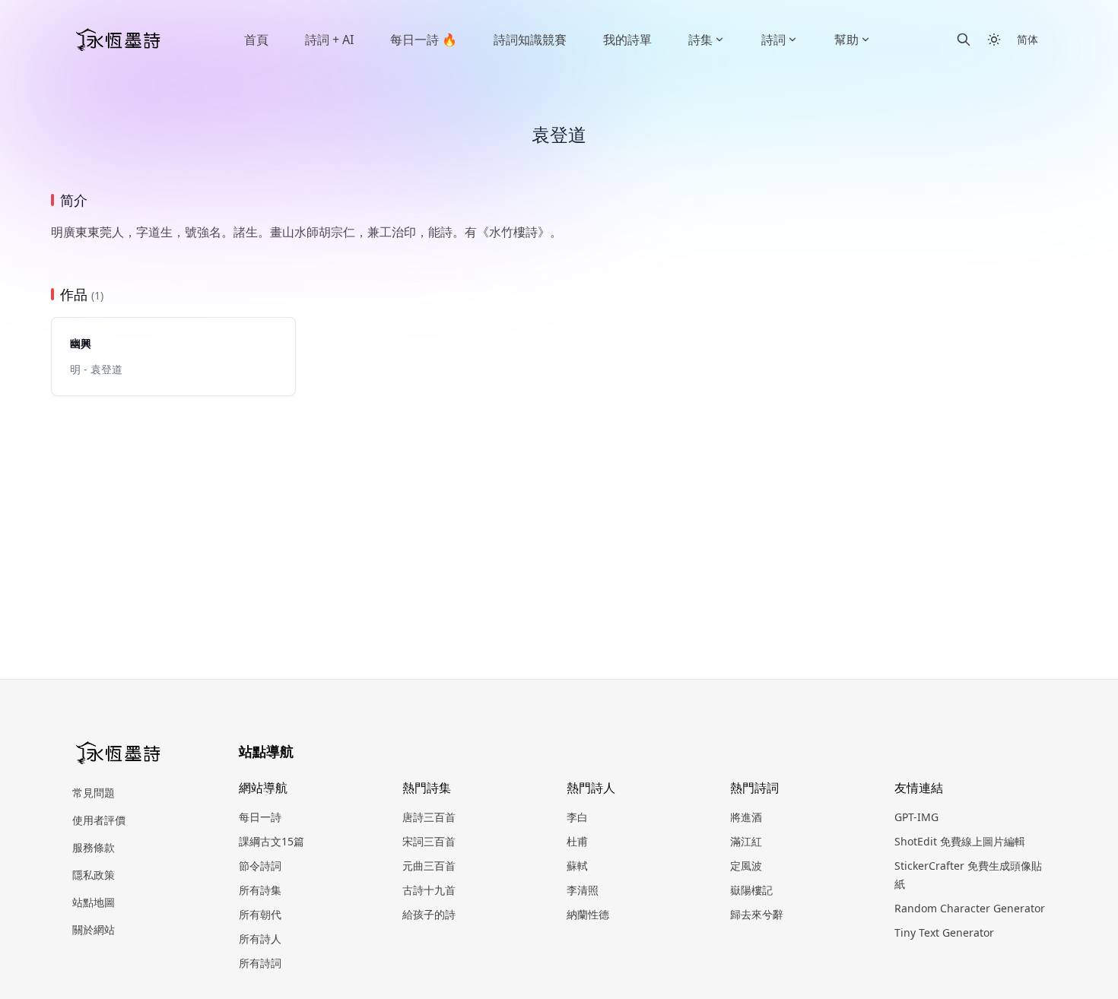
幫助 (846, 39)
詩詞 (773, 39)
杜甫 (577, 841)
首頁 (256, 39)
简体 (1027, 39)
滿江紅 (746, 841)
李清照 (583, 890)
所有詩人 (260, 938)
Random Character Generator (969, 908)
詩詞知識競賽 (530, 39)
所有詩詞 (260, 963)
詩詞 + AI (329, 39)
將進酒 (746, 817)
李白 (577, 817)
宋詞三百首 (429, 841)
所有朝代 (260, 914)
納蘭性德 (588, 914)
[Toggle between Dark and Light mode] (994, 39)
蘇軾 (577, 865)
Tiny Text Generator (944, 932)
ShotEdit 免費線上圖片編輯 (959, 841)
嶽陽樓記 (751, 890)
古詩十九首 (429, 890)
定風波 (746, 865)
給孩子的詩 (429, 914)
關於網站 (93, 929)
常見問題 (93, 792)
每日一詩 (260, 817)
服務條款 (93, 847)
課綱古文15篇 (271, 841)
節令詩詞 (260, 865)
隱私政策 (93, 874)
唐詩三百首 (429, 817)
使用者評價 (98, 820)
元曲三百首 (429, 865)
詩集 (700, 39)
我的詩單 (627, 39)
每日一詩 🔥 (423, 39)
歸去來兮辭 (756, 914)
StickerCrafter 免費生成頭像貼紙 (968, 874)
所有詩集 (260, 890)
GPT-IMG (916, 817)
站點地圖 (93, 902)
